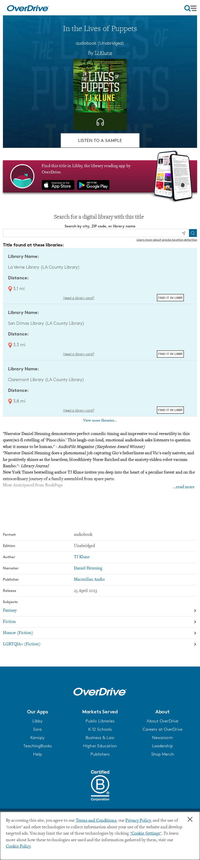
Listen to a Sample (100, 140)
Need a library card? (78, 298)
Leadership (162, 745)
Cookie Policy (18, 846)
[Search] (193, 233)
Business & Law (100, 737)
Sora (37, 729)
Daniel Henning (88, 568)
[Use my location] (184, 233)
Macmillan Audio (89, 579)
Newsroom (162, 737)
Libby (37, 720)
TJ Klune (103, 53)
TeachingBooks (37, 745)
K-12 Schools (100, 729)
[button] (37, 711)
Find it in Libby (170, 298)
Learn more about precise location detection (167, 240)
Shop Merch (162, 754)
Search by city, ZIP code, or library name (100, 226)
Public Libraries (100, 720)
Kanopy (37, 737)
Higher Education (100, 745)
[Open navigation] (190, 8)
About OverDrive (162, 720)
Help (37, 754)
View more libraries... (100, 421)
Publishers (100, 754)
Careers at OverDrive (162, 729)
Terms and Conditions (96, 821)
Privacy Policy (138, 821)
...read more (183, 487)
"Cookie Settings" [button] (145, 833)
